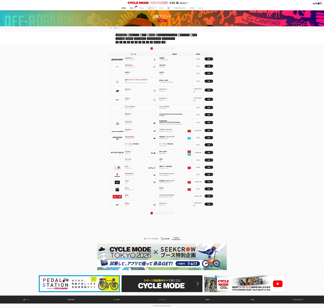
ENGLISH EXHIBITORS (298, 299)
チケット (142, 8)
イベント (161, 8)
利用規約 (207, 299)
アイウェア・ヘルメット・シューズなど (167, 35)
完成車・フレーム (134, 35)
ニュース (200, 8)
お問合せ (253, 299)
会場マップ (132, 8)
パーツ (143, 35)
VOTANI (127, 151)
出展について (26, 299)
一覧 (163, 42)
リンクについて (162, 299)
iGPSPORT (128, 58)
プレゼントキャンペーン (180, 8)
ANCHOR (127, 129)
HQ (126, 166)
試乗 (168, 8)
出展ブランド (151, 8)
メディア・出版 (120, 38)
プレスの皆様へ (116, 299)
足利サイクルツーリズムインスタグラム (136, 79)
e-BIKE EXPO (129, 38)
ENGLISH (319, 1)
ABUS (126, 98)
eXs (126, 181)
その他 (194, 35)
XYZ (126, 188)
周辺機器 (152, 35)
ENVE (126, 203)
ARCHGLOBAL (129, 137)
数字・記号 (157, 42)
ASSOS (127, 89)
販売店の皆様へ (71, 299)
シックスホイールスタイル (154, 38)
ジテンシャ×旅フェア (140, 38)
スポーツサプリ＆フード (168, 38)
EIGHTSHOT (128, 173)
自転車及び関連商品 (121, 35)
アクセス (192, 8)
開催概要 (123, 8)
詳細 (208, 59)
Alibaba (127, 114)
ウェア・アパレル (184, 35)
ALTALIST (128, 121)
